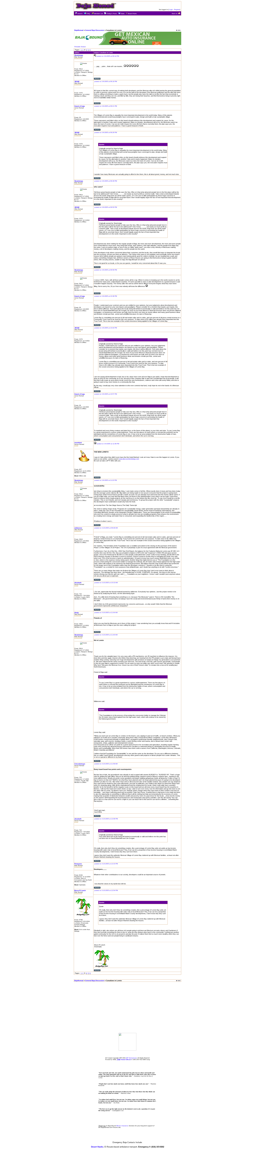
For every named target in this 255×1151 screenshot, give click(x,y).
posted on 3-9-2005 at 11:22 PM (105, 480)
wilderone (78, 528)
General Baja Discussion (94, 30)
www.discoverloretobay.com (129, 459)
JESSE (76, 81)
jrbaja (76, 612)
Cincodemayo (79, 764)
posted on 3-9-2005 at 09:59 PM (105, 270)
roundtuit (78, 442)
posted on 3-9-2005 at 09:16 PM (105, 81)
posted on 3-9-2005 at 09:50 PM (105, 207)
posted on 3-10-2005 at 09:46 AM (106, 528)
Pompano (78, 864)
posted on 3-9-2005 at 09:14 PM (108, 56)
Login (171, 9)
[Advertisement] (127, 22)
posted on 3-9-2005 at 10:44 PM (105, 328)
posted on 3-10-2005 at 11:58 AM (105, 764)
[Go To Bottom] (178, 30)
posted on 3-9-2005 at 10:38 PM (105, 296)
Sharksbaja (78, 55)
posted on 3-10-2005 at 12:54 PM (106, 890)
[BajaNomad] (127, 1050)
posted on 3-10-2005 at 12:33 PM (106, 864)
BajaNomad (78, 30)
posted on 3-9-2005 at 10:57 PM (105, 394)
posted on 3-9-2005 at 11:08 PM (108, 444)
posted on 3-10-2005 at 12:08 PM (106, 819)
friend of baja (79, 106)
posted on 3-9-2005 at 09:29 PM (105, 132)
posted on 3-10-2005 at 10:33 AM (106, 582)
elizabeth (77, 583)
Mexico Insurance (122, 1126)
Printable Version (80, 46)
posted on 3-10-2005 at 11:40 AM (105, 635)
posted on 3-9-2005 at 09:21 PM (105, 106)
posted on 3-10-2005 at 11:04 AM (105, 612)
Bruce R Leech (80, 890)
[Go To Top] (178, 980)
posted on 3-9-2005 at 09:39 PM (105, 181)
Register (177, 9)
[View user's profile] (97, 79)
